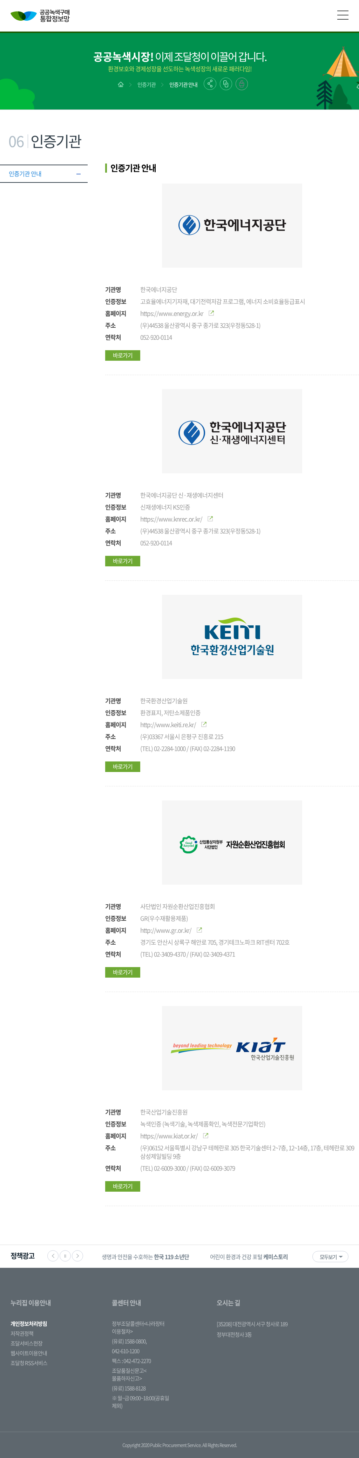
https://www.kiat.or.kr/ (169, 1135)
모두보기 (328, 1257)
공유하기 (210, 84)
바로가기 (123, 355)
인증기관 (146, 84)
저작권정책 (22, 1333)
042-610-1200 (125, 1351)
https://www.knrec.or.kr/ (171, 518)
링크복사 (226, 84)
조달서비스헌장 (26, 1343)
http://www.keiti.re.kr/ (168, 724)
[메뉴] (342, 15)
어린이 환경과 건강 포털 (249, 1256)
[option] (145, 1256)
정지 (65, 1255)
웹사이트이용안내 (29, 1353)
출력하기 (242, 84)
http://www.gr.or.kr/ (165, 930)
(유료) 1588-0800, (129, 1341)
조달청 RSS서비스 (29, 1363)
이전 (53, 1255)
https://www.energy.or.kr (171, 313)
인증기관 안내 (183, 84)
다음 (77, 1255)
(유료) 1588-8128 (128, 1388)
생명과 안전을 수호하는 (145, 1256)
